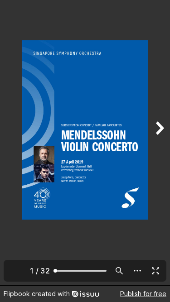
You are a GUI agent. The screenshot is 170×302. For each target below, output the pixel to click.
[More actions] (137, 271)
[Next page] (159, 142)
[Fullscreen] (155, 271)
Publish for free (143, 293)
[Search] (119, 271)
